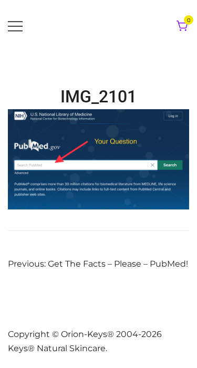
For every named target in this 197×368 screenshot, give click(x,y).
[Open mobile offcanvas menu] (15, 26)
